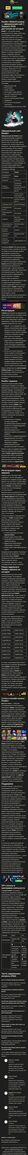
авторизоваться (13, 1142)
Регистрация (8, 88)
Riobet (17, 1060)
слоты (6, 597)
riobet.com (18, 180)
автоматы (4, 720)
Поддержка (8, 100)
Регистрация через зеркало (13, 92)
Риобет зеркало (9, 90)
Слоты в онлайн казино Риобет (14, 98)
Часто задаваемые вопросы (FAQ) (15, 106)
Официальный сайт (10, 86)
